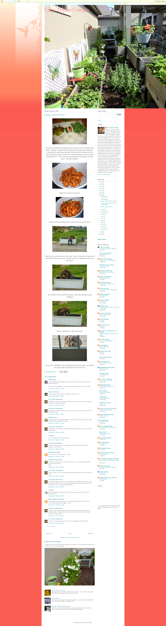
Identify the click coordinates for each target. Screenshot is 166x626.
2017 (101, 188)
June (102, 218)
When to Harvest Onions (105, 433)
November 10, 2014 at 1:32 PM (56, 405)
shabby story (103, 396)
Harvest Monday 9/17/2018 (106, 410)
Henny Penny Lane (105, 325)
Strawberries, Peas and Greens (107, 272)
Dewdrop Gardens (104, 300)
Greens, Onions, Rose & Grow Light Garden (108, 204)
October (103, 209)
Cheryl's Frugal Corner (106, 276)
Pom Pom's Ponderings (106, 379)
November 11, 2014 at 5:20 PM (56, 467)
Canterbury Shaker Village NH (107, 386)
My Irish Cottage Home (106, 357)
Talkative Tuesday (104, 369)
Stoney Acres (103, 432)
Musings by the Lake (105, 351)
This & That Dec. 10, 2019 (58, 590)
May (102, 220)
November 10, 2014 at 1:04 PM (56, 396)
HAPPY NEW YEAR (104, 266)
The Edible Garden (105, 442)
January (103, 229)
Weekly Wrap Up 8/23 (105, 278)
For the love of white (105, 313)
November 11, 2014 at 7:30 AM (56, 440)
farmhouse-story (52, 452)
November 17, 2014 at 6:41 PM (56, 515)
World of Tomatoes (104, 415)
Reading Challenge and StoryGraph (108, 467)
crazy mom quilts (104, 288)
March (102, 224)
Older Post (90, 533)
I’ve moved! (102, 473)
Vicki (49, 435)
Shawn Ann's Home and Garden (108, 408)
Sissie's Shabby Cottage (106, 426)
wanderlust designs (53, 459)
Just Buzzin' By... (103, 479)
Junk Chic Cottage (104, 339)
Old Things (102, 320)
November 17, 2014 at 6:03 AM (56, 505)
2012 (101, 234)
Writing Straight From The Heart (108, 477)
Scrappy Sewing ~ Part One (106, 363)
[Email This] (60, 372)
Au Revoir (102, 352)
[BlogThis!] (62, 372)
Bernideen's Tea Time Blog (107, 265)
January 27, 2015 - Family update (107, 260)
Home (69, 533)
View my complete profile (104, 174)
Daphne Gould (52, 392)
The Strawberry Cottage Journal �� (109, 458)
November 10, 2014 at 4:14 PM (56, 423)
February (103, 227)
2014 (101, 195)
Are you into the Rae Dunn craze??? (108, 427)
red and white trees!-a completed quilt (108, 289)
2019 (101, 184)
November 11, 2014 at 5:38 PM (56, 487)
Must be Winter (55, 598)
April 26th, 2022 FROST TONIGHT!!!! (61, 606)
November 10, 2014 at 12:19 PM (56, 388)
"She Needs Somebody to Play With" (108, 248)
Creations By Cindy (105, 294)
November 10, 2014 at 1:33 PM (56, 414)
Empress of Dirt (104, 306)
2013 (101, 232)
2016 (101, 190)
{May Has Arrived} (104, 295)
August (103, 214)
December (103, 197)
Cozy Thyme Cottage (67, 10)
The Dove (102, 326)
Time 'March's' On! (104, 421)
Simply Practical (104, 420)
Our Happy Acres (104, 373)
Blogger (90, 622)
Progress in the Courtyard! (53, 541)
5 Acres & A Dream (105, 247)
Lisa (49, 490)
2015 (101, 193)
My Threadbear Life (105, 361)
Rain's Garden (103, 391)
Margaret (50, 379)
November (103, 199)
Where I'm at (102, 404)
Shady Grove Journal (105, 402)
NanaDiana (51, 417)
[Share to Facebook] (65, 372)
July (102, 216)
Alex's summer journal (106, 253)
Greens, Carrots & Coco (106, 206)
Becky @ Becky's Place (54, 499)
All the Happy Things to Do (106, 380)
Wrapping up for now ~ (105, 254)
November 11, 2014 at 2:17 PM (56, 456)
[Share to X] (63, 372)
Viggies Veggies (104, 471)
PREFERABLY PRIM (105, 385)
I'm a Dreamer (103, 301)
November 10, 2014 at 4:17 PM (56, 432)
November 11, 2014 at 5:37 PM (56, 476)
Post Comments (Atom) (73, 537)
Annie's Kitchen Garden (106, 259)
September (104, 211)
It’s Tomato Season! (104, 374)
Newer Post (49, 533)
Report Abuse (102, 239)
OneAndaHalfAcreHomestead (107, 367)
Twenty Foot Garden (105, 466)
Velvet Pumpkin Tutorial (105, 314)
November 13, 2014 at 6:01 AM (56, 496)
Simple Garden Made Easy (107, 414)
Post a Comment (51, 526)
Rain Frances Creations (105, 392)
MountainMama (104, 345)
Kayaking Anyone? (104, 454)
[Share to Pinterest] (67, 372)
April (102, 222)
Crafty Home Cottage (105, 282)
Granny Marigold (104, 319)
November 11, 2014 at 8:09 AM (56, 449)
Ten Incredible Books (104, 346)
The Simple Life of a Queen (107, 452)
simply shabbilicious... (105, 398)
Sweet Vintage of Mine (105, 438)
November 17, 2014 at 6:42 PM (56, 523)
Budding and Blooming (106, 270)
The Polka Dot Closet (105, 448)
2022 (101, 182)
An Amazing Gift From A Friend (107, 284)
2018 (101, 186)
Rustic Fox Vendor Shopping (106, 340)
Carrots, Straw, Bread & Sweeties (108, 201)
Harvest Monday (103, 443)
